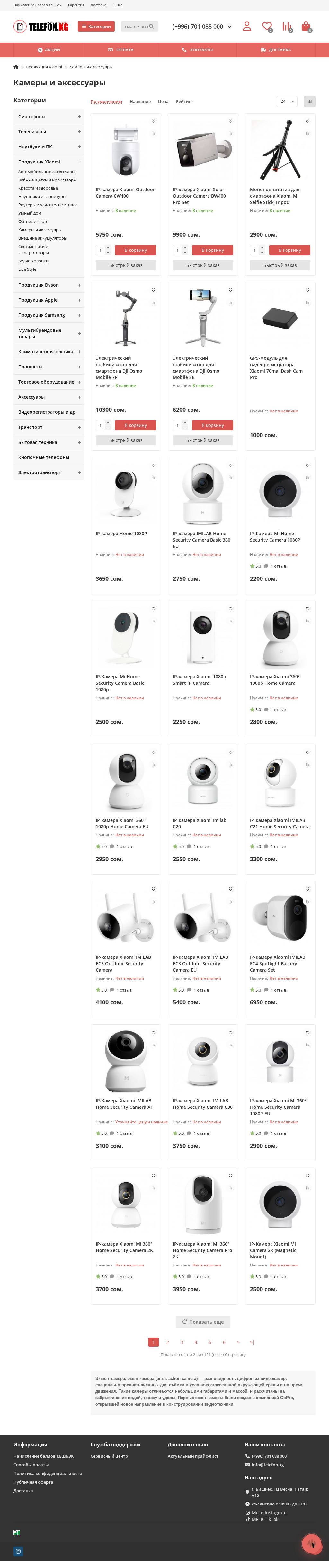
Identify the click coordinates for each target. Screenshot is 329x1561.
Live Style (27, 269)
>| (252, 1342)
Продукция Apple (38, 300)
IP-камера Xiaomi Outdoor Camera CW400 (125, 192)
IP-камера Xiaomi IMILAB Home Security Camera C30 (203, 1104)
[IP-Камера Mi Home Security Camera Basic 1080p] (126, 637)
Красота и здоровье (38, 188)
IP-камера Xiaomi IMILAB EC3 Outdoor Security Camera (123, 963)
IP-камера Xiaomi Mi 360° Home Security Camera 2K (124, 1247)
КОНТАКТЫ (201, 50)
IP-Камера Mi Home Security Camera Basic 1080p (120, 683)
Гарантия (76, 5)
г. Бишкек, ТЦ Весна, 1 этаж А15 (280, 1492)
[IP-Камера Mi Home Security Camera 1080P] (280, 493)
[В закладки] (153, 121)
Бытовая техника (37, 442)
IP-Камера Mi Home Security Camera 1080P (275, 536)
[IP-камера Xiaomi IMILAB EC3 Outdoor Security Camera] (126, 917)
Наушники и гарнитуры (42, 196)
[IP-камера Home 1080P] (126, 493)
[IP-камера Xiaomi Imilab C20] (203, 780)
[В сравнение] (153, 133)
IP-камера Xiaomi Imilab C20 (200, 823)
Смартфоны (31, 116)
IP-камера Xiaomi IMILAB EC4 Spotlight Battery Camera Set (277, 963)
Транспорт (30, 427)
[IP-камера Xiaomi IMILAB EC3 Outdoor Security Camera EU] (203, 917)
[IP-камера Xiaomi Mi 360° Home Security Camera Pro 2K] (203, 1204)
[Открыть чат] (311, 1543)
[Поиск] (151, 26)
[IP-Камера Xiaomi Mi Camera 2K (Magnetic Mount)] (280, 1204)
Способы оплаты (31, 1465)
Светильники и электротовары (33, 249)
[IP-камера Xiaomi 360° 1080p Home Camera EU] (126, 780)
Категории (99, 26)
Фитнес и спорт (33, 221)
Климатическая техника (45, 351)
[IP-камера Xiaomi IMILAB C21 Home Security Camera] (280, 780)
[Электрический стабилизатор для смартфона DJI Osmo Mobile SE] (203, 318)
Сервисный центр (109, 1456)
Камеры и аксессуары (40, 230)
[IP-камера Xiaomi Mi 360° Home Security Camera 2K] (126, 1204)
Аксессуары (31, 397)
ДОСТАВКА (280, 50)
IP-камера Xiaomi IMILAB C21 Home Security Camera (280, 823)
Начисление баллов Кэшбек (37, 5)
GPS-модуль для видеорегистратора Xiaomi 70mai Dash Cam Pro (276, 367)
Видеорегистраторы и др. (47, 412)
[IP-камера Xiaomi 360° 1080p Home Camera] (280, 637)
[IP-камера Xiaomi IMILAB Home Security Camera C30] (203, 1061)
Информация (30, 1444)
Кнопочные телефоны (43, 457)
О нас (117, 5)
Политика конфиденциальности (47, 1473)
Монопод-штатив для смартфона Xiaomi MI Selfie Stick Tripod (274, 195)
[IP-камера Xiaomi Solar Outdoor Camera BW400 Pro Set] (203, 150)
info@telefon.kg (268, 1465)
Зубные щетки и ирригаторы (47, 180)
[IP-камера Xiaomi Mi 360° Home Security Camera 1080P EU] (280, 1061)
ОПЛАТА (125, 50)
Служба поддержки (115, 1444)
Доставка (98, 5)
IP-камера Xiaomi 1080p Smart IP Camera (199, 680)
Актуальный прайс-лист (193, 1456)
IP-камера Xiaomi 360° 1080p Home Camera (275, 680)
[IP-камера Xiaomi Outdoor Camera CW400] (126, 150)
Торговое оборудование (46, 382)
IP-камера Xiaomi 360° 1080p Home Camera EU (122, 823)
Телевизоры (32, 131)
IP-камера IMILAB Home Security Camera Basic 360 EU (201, 539)
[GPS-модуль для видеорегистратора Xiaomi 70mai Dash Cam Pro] (280, 318)
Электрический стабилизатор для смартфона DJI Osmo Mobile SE (196, 367)
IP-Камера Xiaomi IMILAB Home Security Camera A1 (124, 1104)
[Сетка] (310, 101)
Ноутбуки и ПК (35, 147)
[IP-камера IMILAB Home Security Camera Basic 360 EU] (203, 493)
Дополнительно (188, 1444)
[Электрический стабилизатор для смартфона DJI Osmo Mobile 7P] (126, 318)
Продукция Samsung (41, 315)
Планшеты (30, 367)
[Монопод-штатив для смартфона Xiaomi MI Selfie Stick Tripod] (280, 150)
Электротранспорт (39, 472)
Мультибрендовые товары (39, 333)
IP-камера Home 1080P (121, 533)
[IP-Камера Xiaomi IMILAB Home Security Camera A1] (126, 1061)
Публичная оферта (33, 1482)
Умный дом (29, 213)
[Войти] (247, 26)
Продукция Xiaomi (44, 67)
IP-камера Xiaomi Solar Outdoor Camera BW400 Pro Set (199, 195)
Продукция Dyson (38, 285)
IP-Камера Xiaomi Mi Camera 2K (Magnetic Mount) (273, 1250)
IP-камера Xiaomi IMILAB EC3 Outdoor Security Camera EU (200, 963)
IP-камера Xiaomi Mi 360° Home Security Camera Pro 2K (202, 1250)
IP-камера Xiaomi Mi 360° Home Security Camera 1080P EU (278, 1107)
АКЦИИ (52, 50)
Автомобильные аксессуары (46, 171)
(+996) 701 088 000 (198, 26)
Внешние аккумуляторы (42, 238)
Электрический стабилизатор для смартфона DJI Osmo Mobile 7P (119, 367)
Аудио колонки (33, 261)
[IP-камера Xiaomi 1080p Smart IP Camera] (203, 637)
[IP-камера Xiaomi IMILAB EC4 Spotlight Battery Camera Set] (280, 917)
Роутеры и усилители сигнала (47, 204)
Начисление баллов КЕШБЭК (43, 1456)
